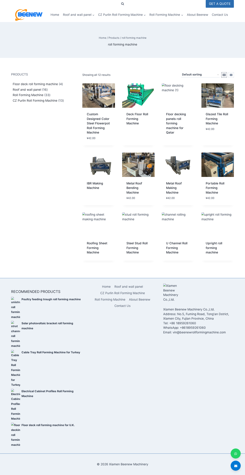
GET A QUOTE (220, 4)
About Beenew (197, 14)
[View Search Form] (122, 4)
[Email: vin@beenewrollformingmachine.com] (236, 466)
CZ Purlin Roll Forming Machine (122, 293)
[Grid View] (224, 75)
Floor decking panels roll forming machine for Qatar (176, 123)
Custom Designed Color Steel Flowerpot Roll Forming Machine (98, 123)
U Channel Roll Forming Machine (176, 247)
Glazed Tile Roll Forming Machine (217, 118)
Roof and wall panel (128, 286)
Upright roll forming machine (214, 247)
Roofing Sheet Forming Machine (97, 247)
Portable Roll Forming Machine (215, 188)
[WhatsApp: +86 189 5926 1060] (236, 453)
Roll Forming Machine (110, 299)
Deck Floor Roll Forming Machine (137, 118)
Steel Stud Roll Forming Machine (137, 247)
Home (55, 14)
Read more (134, 135)
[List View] (231, 75)
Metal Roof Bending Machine (134, 188)
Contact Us (220, 14)
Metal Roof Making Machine (174, 188)
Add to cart (215, 139)
